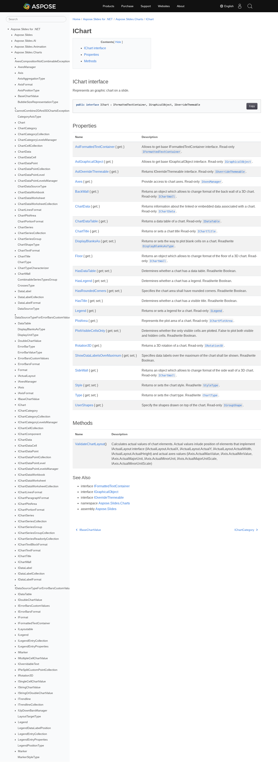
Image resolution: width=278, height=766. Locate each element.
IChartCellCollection (30, 428)
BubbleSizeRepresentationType (38, 102)
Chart (21, 122)
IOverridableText (28, 663)
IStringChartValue (29, 687)
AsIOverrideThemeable (92, 171)
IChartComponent (29, 434)
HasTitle (81, 301)
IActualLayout (26, 375)
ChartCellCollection (30, 145)
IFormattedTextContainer (34, 623)
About (180, 6)
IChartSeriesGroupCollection (36, 532)
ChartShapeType (28, 244)
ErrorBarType (26, 346)
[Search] (250, 6)
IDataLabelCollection (31, 573)
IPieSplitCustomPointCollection (37, 669)
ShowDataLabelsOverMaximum (98, 355)
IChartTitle (24, 556)
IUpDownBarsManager (32, 710)
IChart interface (95, 48)
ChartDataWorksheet (31, 198)
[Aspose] (40, 6)
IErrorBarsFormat (29, 611)
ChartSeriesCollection (32, 233)
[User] (240, 6)
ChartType (24, 262)
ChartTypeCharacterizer (33, 268)
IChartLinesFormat (30, 492)
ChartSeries (25, 227)
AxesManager (27, 67)
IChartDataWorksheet (32, 480)
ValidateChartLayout (90, 444)
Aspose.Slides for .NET (25, 29)
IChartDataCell (27, 445)
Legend (23, 722)
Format (22, 370)
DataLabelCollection (31, 297)
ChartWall (24, 273)
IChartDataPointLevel (31, 463)
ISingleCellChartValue (32, 681)
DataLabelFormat (29, 303)
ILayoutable (25, 629)
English (228, 6)
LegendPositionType (31, 745)
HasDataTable (85, 271)
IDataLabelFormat (29, 579)
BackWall (82, 191)
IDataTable (25, 594)
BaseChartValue (28, 96)
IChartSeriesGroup (30, 527)
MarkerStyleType (28, 757)
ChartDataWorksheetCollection (38, 203)
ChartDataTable (86, 221)
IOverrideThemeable (109, 497)
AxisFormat (25, 84)
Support (146, 6)
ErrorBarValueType (30, 352)
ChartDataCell (27, 157)
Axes (78, 181)
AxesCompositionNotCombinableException (42, 61)
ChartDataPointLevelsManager (38, 180)
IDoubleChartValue (30, 600)
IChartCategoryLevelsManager (38, 422)
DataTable (24, 323)
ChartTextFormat (29, 250)
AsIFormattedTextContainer (95, 147)
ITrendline (24, 698)
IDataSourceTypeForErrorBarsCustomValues (44, 588)
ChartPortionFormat (30, 221)
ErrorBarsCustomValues (33, 358)
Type (78, 395)
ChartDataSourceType (32, 186)
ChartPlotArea (27, 215)
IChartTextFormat (29, 550)
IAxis (21, 387)
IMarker (23, 652)
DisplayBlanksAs (87, 241)
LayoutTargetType (29, 716)
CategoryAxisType (29, 116)
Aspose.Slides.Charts (28, 52)
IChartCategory (28, 410)
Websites (164, 6)
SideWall (81, 370)
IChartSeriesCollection (32, 521)
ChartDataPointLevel (31, 174)
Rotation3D (83, 345)
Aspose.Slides (23, 35)
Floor (79, 256)
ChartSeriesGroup (29, 238)
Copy (252, 106)
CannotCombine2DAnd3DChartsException (42, 111)
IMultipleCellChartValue (33, 658)
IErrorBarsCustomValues (34, 605)
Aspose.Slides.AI (25, 40)
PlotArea (81, 320)
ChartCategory (27, 128)
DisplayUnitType (28, 335)
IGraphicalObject (106, 492)
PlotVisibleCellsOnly (90, 330)
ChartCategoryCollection (33, 134)
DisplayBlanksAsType (31, 329)
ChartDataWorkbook (31, 192)
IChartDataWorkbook (31, 474)
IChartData (25, 439)
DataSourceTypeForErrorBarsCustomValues (43, 317)
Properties (91, 54)
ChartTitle (24, 256)
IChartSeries (26, 515)
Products (108, 6)
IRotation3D (25, 675)
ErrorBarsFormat (29, 364)
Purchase (127, 6)
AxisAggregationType (31, 78)
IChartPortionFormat (31, 509)
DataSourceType (28, 308)
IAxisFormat (25, 393)
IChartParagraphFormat (33, 498)
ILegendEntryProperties (33, 646)
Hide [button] (118, 42)
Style (78, 385)
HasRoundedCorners (90, 291)
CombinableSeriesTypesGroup (37, 279)
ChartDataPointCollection (34, 169)
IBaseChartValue (28, 399)
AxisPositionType (28, 90)
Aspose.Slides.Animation (30, 46)
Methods (90, 61)
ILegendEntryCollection (33, 640)
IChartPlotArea (27, 503)
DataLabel (24, 291)
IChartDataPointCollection (34, 457)
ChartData (24, 151)
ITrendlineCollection (30, 704)
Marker (22, 751)
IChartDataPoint (28, 451)
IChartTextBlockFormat (32, 544)
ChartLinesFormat (29, 209)
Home (76, 19)
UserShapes (84, 405)
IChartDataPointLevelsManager (38, 468)
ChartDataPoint (28, 163)
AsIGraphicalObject (89, 161)
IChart (22, 404)
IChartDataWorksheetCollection (38, 486)
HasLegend (83, 281)
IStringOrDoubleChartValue (35, 693)
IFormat (23, 617)
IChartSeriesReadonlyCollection (38, 538)
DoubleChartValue (29, 340)
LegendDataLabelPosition (34, 728)
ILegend (23, 634)
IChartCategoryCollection (34, 416)
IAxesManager (27, 381)
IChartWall (24, 562)
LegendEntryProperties (33, 739)
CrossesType (26, 285)
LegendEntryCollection (32, 733)
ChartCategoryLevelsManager (37, 140)
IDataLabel (25, 567)
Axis (20, 72)
